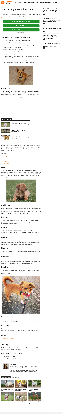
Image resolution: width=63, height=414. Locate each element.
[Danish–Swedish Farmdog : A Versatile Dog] (34, 384)
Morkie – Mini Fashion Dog (8, 338)
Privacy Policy (48, 412)
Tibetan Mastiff (6, 161)
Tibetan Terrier (6, 156)
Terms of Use (42, 412)
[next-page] (4, 405)
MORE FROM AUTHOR (15, 377)
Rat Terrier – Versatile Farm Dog (21, 401)
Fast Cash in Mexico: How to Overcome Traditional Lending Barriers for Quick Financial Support (52, 20)
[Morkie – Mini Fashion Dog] (7, 396)
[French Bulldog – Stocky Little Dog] (7, 384)
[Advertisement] (21, 106)
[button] (60, 2)
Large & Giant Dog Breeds (45, 2)
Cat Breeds (55, 2)
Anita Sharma (13, 364)
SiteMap (57, 412)
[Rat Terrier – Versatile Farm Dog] (21, 396)
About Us (37, 412)
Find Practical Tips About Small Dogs (21, 29)
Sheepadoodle (6, 163)
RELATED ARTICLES (6, 377)
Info (16, 2)
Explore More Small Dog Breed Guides (21, 21)
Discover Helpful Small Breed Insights (21, 25)
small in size (19, 42)
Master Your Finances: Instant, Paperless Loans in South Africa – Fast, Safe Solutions (51, 37)
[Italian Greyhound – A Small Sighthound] (34, 396)
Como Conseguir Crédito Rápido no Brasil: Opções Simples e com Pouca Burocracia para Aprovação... (52, 45)
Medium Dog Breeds (33, 2)
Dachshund (26, 16)
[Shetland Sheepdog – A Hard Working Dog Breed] (21, 384)
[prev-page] (2, 405)
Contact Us (53, 412)
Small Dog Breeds (22, 2)
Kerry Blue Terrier (6, 340)
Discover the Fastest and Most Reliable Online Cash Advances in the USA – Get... (52, 28)
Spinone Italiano (6, 159)
